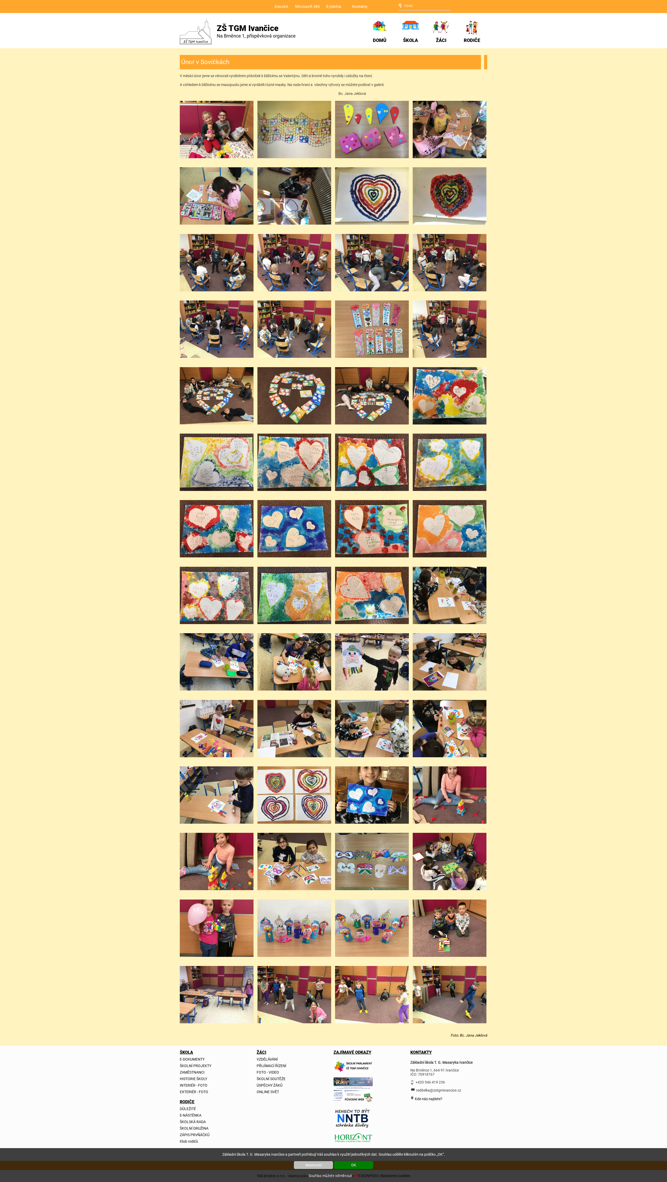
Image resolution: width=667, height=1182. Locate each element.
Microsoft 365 (307, 6)
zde (356, 1176)
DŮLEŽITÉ (188, 1109)
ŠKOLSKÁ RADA (193, 1122)
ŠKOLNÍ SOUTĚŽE (271, 1079)
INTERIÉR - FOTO (193, 1085)
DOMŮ (379, 40)
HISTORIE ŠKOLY (193, 1079)
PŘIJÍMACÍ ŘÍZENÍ (271, 1066)
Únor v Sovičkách (205, 62)
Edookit (281, 6)
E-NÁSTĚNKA (190, 1115)
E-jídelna (333, 6)
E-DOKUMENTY (192, 1059)
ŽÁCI (441, 40)
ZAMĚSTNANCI (192, 1072)
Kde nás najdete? (428, 1099)
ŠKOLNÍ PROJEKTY (195, 1066)
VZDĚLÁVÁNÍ (267, 1059)
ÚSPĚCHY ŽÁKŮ (269, 1085)
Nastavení (313, 1165)
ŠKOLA (410, 40)
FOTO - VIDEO (268, 1072)
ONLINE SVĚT (268, 1092)
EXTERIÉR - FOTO (194, 1092)
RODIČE (472, 40)
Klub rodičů (189, 1141)
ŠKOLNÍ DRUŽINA (194, 1128)
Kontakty (359, 6)
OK (353, 1165)
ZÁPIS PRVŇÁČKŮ (194, 1135)
